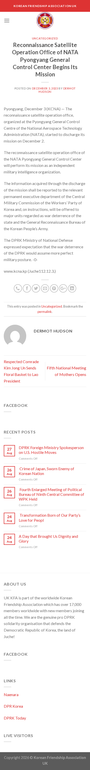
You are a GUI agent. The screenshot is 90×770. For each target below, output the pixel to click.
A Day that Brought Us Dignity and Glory (48, 538)
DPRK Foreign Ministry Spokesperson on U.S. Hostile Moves (51, 450)
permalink (45, 312)
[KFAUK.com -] (45, 20)
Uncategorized (45, 38)
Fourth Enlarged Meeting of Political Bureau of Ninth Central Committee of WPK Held (51, 494)
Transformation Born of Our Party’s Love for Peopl (49, 517)
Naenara (11, 694)
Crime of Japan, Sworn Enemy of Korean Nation (46, 471)
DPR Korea (13, 706)
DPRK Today (15, 717)
